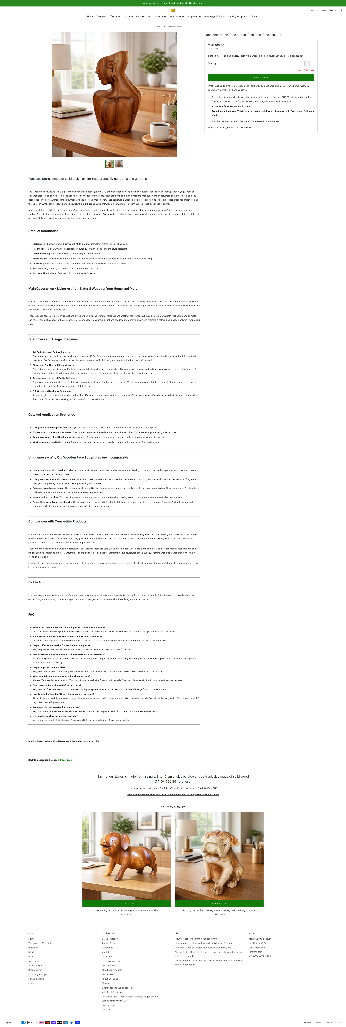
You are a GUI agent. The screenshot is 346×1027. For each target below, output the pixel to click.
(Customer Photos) (240, 106)
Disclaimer (107, 956)
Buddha (140, 16)
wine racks (160, 16)
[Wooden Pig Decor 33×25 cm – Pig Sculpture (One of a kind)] (126, 856)
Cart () (332, 10)
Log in (323, 10)
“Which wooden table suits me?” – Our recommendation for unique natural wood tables (173, 794)
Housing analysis (236, 16)
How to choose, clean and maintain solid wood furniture (203, 943)
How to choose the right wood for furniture (197, 938)
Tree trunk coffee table (108, 16)
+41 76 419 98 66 (257, 943)
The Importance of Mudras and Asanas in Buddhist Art (203, 947)
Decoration (66, 760)
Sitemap (106, 983)
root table (128, 16)
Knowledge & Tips (213, 16)
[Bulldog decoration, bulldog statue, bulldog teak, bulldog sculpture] (219, 856)
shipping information (112, 992)
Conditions (107, 947)
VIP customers (109, 965)
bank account (109, 1005)
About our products (112, 970)
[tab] (109, 164)
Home (90, 16)
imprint (105, 952)
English (313, 10)
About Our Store (220, 106)
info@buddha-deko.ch (259, 938)
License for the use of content (117, 987)
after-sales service (111, 961)
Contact (255, 16)
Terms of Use (108, 943)
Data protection (110, 938)
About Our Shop (110, 978)
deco (149, 16)
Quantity (212, 63)
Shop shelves (194, 16)
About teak (107, 974)
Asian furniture (176, 16)
